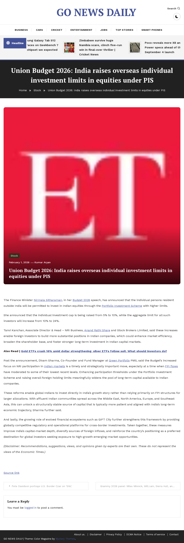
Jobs (103, 29)
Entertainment (81, 29)
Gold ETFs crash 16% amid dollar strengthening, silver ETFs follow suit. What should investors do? (94, 351)
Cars (39, 29)
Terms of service (155, 534)
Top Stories (124, 29)
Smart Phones (151, 29)
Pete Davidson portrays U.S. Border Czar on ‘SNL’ (42, 486)
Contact (174, 534)
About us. (79, 534)
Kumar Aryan (42, 262)
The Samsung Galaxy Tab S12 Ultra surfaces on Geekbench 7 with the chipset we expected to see (32, 47)
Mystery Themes (65, 538)
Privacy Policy (114, 534)
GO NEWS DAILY (96, 12)
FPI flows (171, 366)
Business (21, 29)
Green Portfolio (119, 360)
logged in (30, 507)
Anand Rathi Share (97, 330)
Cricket (56, 29)
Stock (14, 255)
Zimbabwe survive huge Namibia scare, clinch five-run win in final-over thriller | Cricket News (97, 47)
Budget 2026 (81, 300)
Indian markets (54, 366)
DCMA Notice (133, 534)
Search (171, 8)
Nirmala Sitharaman (48, 300)
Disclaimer (96, 534)
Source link (11, 472)
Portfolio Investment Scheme (122, 305)
